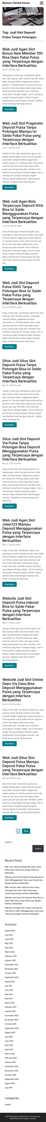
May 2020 (9, 1045)
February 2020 (11, 1058)
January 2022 (10, 960)
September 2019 (12, 1079)
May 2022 (9, 943)
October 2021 (10, 973)
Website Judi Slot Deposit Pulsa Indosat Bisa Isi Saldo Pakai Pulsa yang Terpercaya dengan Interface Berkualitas (21, 608)
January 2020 (10, 1062)
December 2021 (11, 964)
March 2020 (10, 1054)
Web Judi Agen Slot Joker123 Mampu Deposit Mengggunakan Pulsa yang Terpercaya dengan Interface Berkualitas (22, 530)
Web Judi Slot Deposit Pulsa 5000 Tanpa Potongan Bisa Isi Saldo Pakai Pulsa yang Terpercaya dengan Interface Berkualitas (21, 293)
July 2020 (9, 1037)
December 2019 (11, 1066)
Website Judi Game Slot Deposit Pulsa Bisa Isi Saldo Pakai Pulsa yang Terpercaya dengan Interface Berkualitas (24, 900)
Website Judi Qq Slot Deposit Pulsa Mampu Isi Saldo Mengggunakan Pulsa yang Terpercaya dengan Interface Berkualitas (24, 880)
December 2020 (12, 1015)
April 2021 (9, 998)
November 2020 (11, 1020)
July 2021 (8, 986)
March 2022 (10, 952)
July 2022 (9, 935)
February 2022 (11, 956)
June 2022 (9, 939)
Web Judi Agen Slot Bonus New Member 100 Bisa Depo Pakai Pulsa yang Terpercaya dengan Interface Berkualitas (22, 57)
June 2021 (9, 990)
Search (8, 842)
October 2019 (10, 1075)
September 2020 (12, 1028)
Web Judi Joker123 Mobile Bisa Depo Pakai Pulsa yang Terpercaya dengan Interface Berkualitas (23, 870)
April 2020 (9, 1049)
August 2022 (10, 930)
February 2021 (10, 1007)
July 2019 (8, 1087)
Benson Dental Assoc (16, 2)
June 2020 (9, 1041)
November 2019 (11, 1071)
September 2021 (11, 977)
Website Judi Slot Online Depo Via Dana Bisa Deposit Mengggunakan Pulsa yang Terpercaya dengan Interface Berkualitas (22, 690)
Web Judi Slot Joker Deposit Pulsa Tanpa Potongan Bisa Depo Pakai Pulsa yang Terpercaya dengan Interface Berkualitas (22, 890)
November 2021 (11, 969)
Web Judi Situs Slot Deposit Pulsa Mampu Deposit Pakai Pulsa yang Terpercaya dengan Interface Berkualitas (22, 766)
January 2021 (10, 1011)
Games (8, 1104)
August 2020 (10, 1032)
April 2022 (9, 947)
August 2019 (10, 1083)
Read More (9, 109)
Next (26, 831)
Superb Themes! (29, 1118)
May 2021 (9, 994)
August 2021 (10, 981)
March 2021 (9, 1003)
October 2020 (10, 1024)
